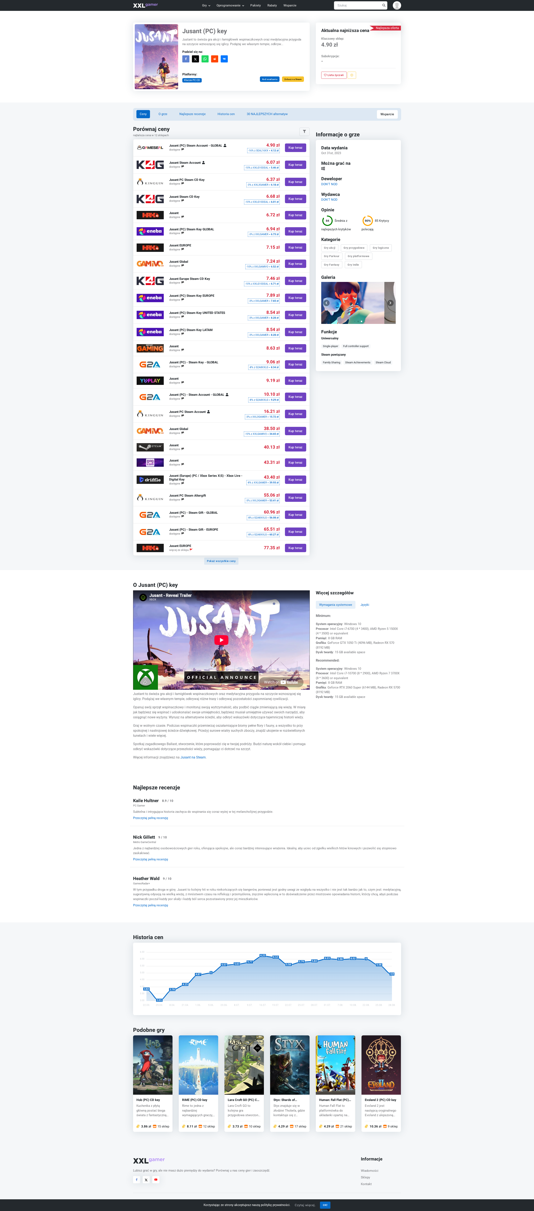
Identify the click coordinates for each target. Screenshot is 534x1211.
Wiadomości (369, 1171)
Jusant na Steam (193, 757)
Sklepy (365, 1177)
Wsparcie (289, 5)
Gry (204, 5)
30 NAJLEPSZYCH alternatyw (267, 114)
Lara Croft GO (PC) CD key (243, 1100)
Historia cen (226, 114)
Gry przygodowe (354, 247)
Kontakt (366, 1184)
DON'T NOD (329, 184)
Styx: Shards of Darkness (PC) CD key (289, 1100)
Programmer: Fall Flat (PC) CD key (334, 1100)
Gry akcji (330, 247)
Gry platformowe (359, 256)
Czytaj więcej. (305, 1205)
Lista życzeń (335, 75)
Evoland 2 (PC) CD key (380, 1100)
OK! (325, 1205)
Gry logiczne (381, 247)
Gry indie (353, 264)
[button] (397, 5)
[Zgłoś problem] (352, 75)
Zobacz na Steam (293, 79)
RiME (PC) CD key (194, 1100)
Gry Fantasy (332, 264)
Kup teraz (295, 148)
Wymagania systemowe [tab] (335, 605)
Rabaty (272, 5)
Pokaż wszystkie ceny (221, 561)
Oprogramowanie (229, 5)
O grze (163, 114)
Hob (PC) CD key (148, 1100)
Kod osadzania (269, 79)
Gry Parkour (332, 256)
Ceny (143, 114)
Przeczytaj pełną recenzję (150, 818)
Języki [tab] (364, 605)
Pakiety (255, 5)
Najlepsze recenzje (192, 114)
